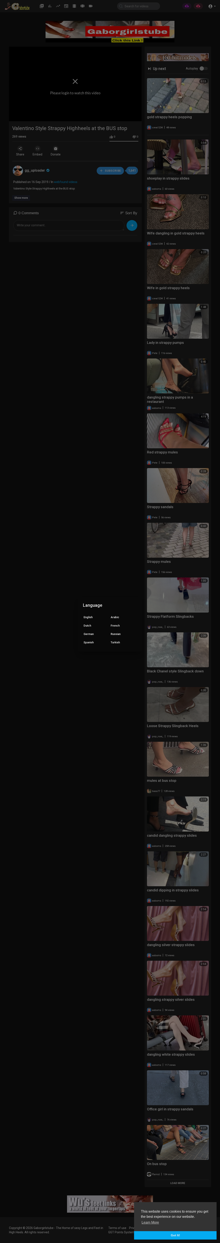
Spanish (89, 642)
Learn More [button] (150, 1222)
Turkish (115, 642)
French (115, 625)
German (89, 634)
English (88, 617)
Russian (116, 634)
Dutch (87, 625)
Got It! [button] (175, 1235)
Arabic (115, 617)
